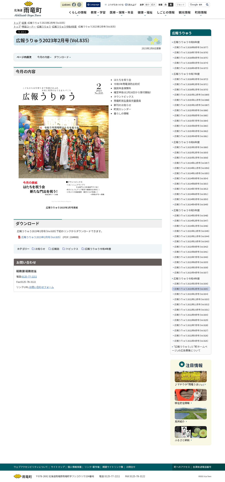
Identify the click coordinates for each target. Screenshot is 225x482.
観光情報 (185, 12)
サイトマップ (58, 466)
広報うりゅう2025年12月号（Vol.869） (192, 94)
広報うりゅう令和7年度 (187, 74)
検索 (207, 5)
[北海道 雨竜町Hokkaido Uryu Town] (28, 9)
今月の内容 (43, 57)
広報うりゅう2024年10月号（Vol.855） (192, 173)
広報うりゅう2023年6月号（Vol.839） (191, 262)
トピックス (72, 248)
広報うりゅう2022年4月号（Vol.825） (191, 340)
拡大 (153, 4)
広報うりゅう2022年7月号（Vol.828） (191, 325)
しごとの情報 (166, 12)
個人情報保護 (75, 466)
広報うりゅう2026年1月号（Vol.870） (191, 89)
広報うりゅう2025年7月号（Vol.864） (191, 120)
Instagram (79, 6)
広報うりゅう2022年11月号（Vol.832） (192, 304)
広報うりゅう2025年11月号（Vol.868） (192, 99)
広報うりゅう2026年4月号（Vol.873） (191, 68)
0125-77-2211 (29, 276)
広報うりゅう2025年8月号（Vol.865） (191, 115)
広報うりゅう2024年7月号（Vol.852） (191, 188)
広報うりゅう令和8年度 (187, 42)
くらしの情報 (77, 12)
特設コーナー (29, 26)
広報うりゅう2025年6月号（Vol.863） (191, 125)
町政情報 (201, 12)
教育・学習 (98, 12)
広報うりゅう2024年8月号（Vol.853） (191, 183)
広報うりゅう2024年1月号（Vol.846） (191, 225)
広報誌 (55, 248)
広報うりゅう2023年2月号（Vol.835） (191, 288)
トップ (17, 22)
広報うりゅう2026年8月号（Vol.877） (191, 47)
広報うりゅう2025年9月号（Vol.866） (191, 110)
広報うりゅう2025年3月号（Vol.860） (191, 147)
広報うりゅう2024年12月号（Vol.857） (192, 162)
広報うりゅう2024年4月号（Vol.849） (191, 204)
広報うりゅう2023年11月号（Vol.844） (192, 236)
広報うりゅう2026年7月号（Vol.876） (191, 52)
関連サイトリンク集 (112, 466)
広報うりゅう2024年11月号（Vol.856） (192, 168)
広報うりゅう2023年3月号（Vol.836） (191, 283)
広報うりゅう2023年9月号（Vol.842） (191, 246)
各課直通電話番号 (202, 466)
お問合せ (130, 466)
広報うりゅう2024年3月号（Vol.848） (191, 215)
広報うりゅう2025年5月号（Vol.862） (191, 131)
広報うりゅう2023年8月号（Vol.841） (191, 251)
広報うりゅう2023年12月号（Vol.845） (192, 231)
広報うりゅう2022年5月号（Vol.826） (191, 335)
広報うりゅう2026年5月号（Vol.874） (191, 62)
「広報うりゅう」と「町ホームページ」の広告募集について (189, 348)
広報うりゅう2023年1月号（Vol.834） (191, 293)
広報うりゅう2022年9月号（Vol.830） (191, 314)
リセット (181, 4)
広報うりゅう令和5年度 (187, 210)
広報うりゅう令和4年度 (64, 26)
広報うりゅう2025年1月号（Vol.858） (191, 157)
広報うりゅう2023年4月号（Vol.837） (191, 272)
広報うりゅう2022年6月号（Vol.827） (191, 330)
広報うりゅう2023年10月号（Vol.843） (192, 241)
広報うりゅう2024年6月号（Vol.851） (191, 194)
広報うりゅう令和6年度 (187, 142)
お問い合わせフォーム (41, 287)
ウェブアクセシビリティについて (31, 466)
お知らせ (40, 248)
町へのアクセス (182, 466)
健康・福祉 (145, 12)
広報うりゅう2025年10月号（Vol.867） (192, 105)
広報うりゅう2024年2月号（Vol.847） (191, 220)
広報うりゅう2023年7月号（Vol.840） (191, 257)
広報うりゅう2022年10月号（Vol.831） (192, 309)
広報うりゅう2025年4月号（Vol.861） (191, 136)
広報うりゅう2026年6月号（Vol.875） (191, 57)
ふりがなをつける (116, 4)
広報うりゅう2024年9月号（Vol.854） (191, 178)
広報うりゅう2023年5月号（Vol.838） (191, 267)
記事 (24, 22)
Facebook (74, 6)
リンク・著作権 (91, 466)
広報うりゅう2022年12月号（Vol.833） (192, 299)
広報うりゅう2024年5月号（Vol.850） (191, 199)
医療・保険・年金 (121, 12)
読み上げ (132, 4)
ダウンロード (61, 57)
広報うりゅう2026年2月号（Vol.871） (191, 84)
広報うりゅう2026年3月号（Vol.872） (191, 79)
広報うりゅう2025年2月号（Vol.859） (191, 152)
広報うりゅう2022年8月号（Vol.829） (191, 320)
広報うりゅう (44, 26)
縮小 (147, 4)
